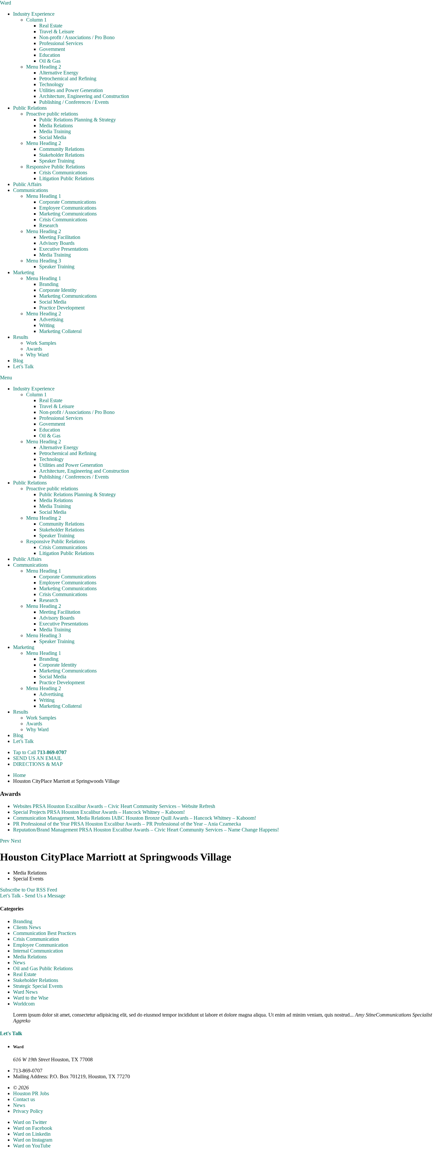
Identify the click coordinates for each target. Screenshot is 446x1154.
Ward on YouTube (32, 1145)
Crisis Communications (63, 172)
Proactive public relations (52, 114)
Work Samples (41, 343)
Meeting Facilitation (59, 237)
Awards (34, 349)
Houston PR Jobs (31, 1093)
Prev (4, 841)
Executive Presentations (63, 249)
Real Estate (50, 25)
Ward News (25, 992)
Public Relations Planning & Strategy (77, 119)
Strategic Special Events (38, 986)
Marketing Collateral (60, 331)
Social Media (52, 137)
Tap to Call (40, 752)
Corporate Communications (67, 202)
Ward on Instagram (32, 1140)
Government (52, 49)
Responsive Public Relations (55, 166)
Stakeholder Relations (61, 155)
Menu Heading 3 (43, 260)
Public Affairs (27, 184)
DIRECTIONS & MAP (38, 764)
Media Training (55, 131)
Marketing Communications (68, 213)
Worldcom (24, 1003)
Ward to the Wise (30, 998)
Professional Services (61, 43)
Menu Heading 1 (43, 196)
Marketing (23, 272)
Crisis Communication (36, 939)
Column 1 (36, 20)
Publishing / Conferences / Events (74, 102)
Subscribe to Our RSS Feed (28, 890)
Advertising (51, 319)
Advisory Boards (56, 243)
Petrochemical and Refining (67, 78)
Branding (48, 284)
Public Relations (30, 108)
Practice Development (62, 307)
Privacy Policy (28, 1111)
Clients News (27, 927)
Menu (6, 377)
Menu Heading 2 (43, 67)
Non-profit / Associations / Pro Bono (77, 37)
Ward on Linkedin (32, 1134)
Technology (51, 84)
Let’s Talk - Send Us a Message (32, 895)
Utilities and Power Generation (71, 90)
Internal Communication (38, 951)
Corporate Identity (58, 290)
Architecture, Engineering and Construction (84, 96)
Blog (18, 360)
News (19, 962)
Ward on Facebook (32, 1128)
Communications (30, 190)
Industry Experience (34, 14)
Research (48, 225)
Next (16, 841)
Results (20, 337)
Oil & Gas (49, 61)
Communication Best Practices (44, 933)
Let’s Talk (23, 366)
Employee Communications (67, 208)
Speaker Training (56, 161)
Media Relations (56, 125)
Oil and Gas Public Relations (43, 968)
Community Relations (61, 149)
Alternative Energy (58, 72)
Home (19, 775)
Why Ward (37, 354)
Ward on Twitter (30, 1122)
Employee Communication (40, 945)
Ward (5, 3)
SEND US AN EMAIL (37, 758)
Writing (47, 325)
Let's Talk (11, 1033)
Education (49, 55)
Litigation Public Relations (66, 178)
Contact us (24, 1099)
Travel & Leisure (56, 31)
